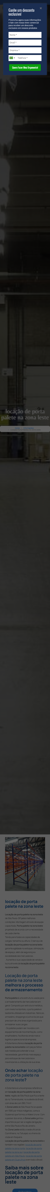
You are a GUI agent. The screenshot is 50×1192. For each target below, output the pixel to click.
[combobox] (13, 58)
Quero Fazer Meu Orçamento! (25, 67)
